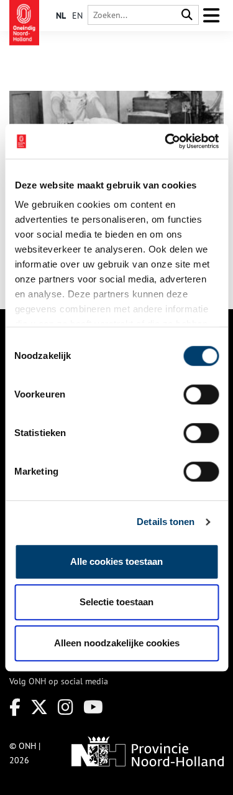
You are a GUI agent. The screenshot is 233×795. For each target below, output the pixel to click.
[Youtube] (93, 706)
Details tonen (165, 521)
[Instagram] (65, 706)
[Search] (187, 15)
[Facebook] (15, 706)
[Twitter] (39, 706)
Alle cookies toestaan (116, 561)
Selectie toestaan (116, 602)
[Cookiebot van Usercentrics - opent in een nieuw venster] (166, 141)
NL (61, 15)
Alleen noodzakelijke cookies (117, 643)
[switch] (201, 394)
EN (77, 15)
